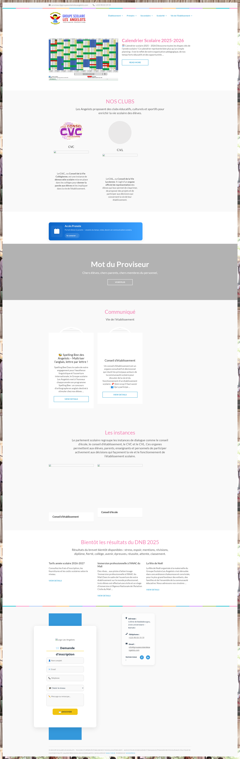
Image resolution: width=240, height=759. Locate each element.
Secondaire (145, 15)
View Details (71, 399)
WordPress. (130, 753)
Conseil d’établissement (65, 516)
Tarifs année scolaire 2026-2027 (67, 563)
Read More (135, 62)
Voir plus (120, 282)
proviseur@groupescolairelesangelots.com (69, 5)
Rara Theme (110, 753)
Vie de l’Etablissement (180, 15)
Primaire (130, 15)
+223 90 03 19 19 (103, 5)
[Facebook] (142, 657)
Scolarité (161, 15)
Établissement (114, 15)
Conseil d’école (109, 512)
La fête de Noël (154, 563)
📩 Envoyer (65, 711)
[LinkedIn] (148, 657)
